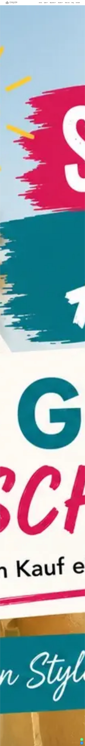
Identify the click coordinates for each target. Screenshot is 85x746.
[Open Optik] (47, 2)
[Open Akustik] (62, 2)
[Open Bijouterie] (55, 2)
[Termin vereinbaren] (81, 743)
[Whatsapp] (81, 739)
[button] (2, 377)
